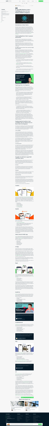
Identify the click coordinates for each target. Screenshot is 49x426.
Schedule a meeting (7, 421)
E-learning (27, 421)
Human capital (27, 420)
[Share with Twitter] (32, 5)
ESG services (18, 419)
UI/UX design (34, 418)
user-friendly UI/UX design (18, 255)
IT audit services (34, 421)
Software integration (35, 422)
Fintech (26, 418)
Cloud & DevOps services (35, 419)
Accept (40, 424)
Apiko (22, 3)
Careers (6, 419)
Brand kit (6, 422)
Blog (24, 3)
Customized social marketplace (20, 222)
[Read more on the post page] (17, 404)
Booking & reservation (28, 419)
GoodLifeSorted (17, 324)
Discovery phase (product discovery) (36, 420)
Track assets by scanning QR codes (21, 359)
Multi (16, 236)
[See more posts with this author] (16, 5)
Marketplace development (19, 418)
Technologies (18, 420)
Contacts (7, 420)
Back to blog (17, 397)
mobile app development (23, 53)
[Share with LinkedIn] (31, 5)
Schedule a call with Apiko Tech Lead (27, 397)
